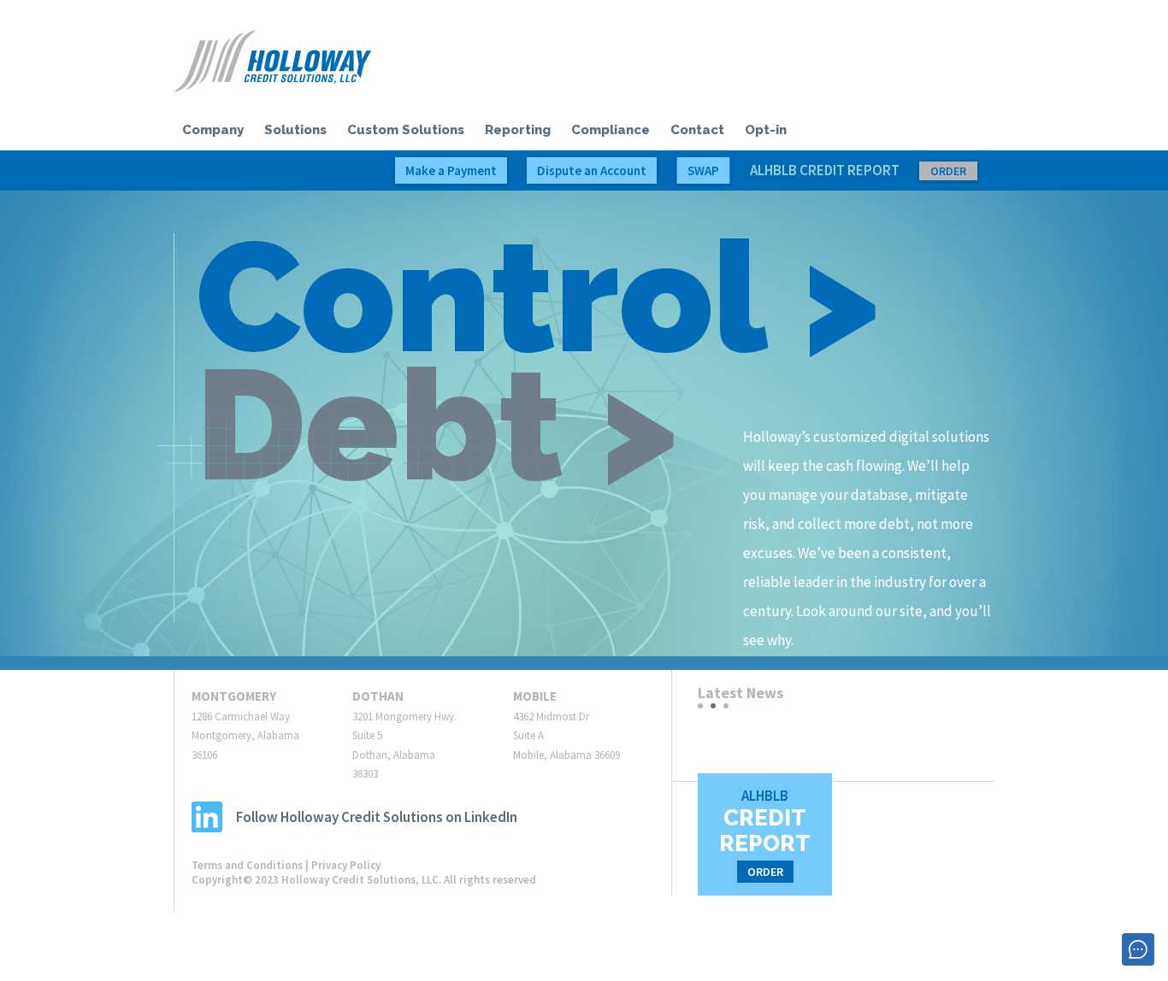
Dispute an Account (591, 170)
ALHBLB (765, 832)
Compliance (610, 130)
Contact (697, 130)
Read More (727, 754)
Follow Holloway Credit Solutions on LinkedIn (376, 817)
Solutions (295, 130)
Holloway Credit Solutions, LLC (272, 61)
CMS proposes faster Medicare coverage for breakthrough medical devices (840, 729)
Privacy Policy (345, 865)
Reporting (518, 130)
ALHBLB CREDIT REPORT (858, 170)
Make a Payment (451, 170)
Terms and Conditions (247, 865)
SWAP (703, 170)
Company (213, 130)
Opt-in (766, 130)
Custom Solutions (405, 130)
